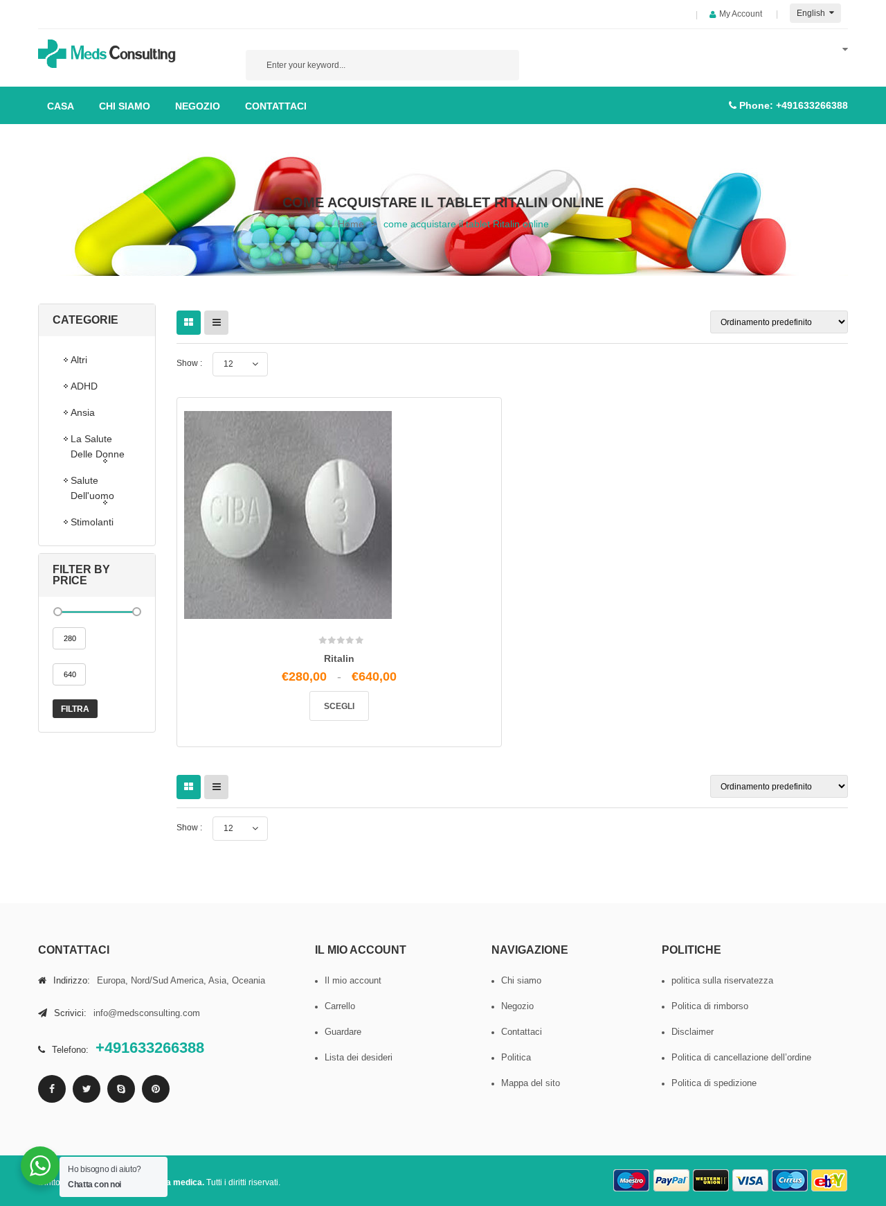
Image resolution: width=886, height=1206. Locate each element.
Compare (344, 676)
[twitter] (86, 1089)
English (812, 13)
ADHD (84, 386)
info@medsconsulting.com (146, 1013)
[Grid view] (189, 323)
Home (351, 223)
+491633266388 (812, 105)
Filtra (75, 709)
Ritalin (339, 658)
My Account (740, 14)
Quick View (373, 682)
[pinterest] (156, 1089)
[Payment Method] (632, 1180)
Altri (79, 359)
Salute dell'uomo (92, 488)
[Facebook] (52, 1089)
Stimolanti (92, 521)
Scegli (339, 706)
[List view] (216, 323)
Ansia (83, 412)
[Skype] (121, 1089)
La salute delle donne (98, 446)
